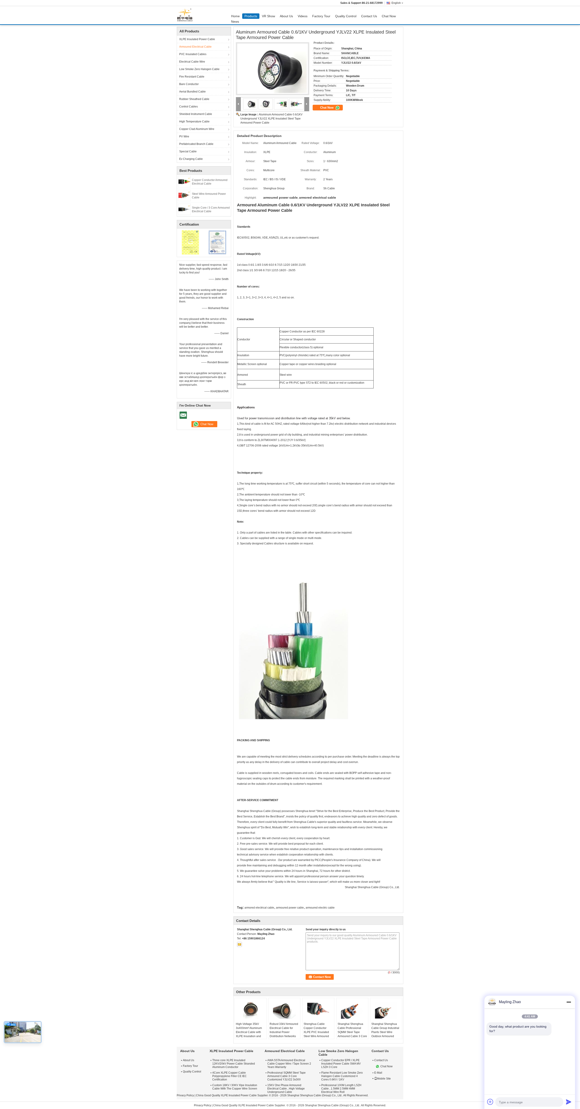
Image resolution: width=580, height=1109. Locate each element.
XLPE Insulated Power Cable (197, 39)
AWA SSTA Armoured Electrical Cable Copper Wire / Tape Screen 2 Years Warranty (289, 1064)
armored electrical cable (259, 907)
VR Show (268, 16)
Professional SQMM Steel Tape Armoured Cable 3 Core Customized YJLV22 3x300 (286, 1076)
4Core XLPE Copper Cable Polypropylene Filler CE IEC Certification (229, 1076)
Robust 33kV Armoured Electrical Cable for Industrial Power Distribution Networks (284, 1030)
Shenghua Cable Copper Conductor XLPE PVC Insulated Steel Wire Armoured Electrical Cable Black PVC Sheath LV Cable (317, 1034)
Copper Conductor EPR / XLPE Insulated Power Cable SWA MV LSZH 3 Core (341, 1064)
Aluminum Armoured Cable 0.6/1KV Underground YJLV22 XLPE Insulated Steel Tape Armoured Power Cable (271, 118)
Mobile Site (384, 1078)
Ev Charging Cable (191, 159)
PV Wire (184, 136)
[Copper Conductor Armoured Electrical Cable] (184, 181)
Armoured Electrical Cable (195, 46)
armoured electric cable (320, 907)
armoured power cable (290, 907)
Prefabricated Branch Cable (196, 144)
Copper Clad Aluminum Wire (196, 129)
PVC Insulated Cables (192, 54)
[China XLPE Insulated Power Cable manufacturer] (186, 15)
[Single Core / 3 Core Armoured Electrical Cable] (184, 209)
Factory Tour (321, 16)
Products (250, 16)
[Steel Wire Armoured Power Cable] (184, 195)
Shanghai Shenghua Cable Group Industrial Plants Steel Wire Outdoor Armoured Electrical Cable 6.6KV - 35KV (386, 1034)
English (396, 3)
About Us (286, 16)
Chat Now (389, 16)
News (235, 21)
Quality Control (345, 16)
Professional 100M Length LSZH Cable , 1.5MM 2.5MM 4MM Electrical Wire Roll (341, 1089)
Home (235, 16)
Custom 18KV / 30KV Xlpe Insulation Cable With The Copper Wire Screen (234, 1087)
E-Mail (378, 1072)
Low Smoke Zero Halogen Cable (199, 69)
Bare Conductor (189, 84)
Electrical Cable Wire (192, 61)
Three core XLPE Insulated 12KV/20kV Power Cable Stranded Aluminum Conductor (233, 1064)
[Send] (568, 1102)
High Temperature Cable (194, 121)
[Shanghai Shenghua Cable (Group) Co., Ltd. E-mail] (239, 944)
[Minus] (568, 1002)
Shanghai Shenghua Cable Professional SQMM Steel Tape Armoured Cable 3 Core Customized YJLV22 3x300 (352, 1034)
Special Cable (188, 151)
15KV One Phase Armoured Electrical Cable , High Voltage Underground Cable (286, 1089)
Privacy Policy (185, 1095)
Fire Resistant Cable (191, 76)
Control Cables (188, 106)
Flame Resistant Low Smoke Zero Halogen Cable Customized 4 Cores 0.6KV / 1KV (342, 1076)
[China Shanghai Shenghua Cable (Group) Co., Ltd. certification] (190, 242)
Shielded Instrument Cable (195, 114)
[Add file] (490, 1102)
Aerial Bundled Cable (192, 91)
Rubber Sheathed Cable (194, 99)
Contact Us (369, 16)
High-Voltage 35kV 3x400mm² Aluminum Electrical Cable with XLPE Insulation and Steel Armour (249, 1032)
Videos (302, 16)
